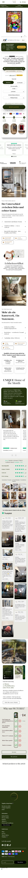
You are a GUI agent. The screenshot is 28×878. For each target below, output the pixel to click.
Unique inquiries (6, 807)
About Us (4, 821)
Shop (3, 831)
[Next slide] (24, 129)
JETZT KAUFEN (14, 107)
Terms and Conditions (7, 823)
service (3, 833)
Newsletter (20, 862)
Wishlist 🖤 (5, 837)
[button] (14, 91)
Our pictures (14, 756)
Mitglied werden (21, 47)
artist (3, 809)
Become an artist (6, 806)
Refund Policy (5, 816)
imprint (4, 819)
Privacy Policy (5, 817)
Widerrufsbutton (6, 825)
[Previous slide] (4, 129)
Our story (14, 752)
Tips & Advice (5, 835)
